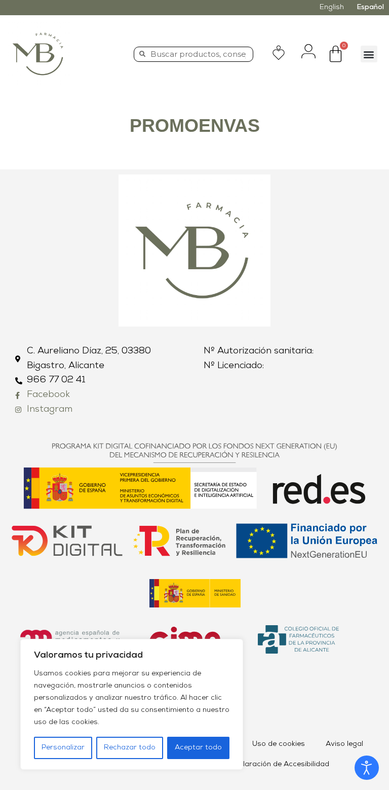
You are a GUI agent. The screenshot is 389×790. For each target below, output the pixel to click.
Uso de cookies (278, 744)
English (332, 7)
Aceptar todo (198, 747)
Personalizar (63, 747)
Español (370, 7)
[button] (369, 54)
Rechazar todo (129, 747)
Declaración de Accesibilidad (279, 764)
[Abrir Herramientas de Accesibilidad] (367, 768)
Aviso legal (344, 744)
